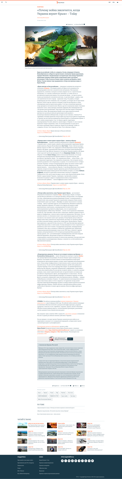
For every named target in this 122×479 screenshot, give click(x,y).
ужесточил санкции (71, 314)
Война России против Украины (36, 423)
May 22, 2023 (66, 136)
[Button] (69, 24)
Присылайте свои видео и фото (25, 460)
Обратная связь (43, 468)
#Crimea (39, 131)
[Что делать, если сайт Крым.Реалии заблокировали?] (81, 449)
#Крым (48, 131)
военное (63, 301)
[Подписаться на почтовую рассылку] (92, 461)
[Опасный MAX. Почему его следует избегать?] (52, 449)
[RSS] (85, 461)
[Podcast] (89, 461)
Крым (88, 439)
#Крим (44, 131)
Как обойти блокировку (23, 473)
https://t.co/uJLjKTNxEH (59, 185)
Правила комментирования (46, 463)
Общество (89, 423)
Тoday (59, 194)
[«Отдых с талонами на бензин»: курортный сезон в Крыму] (52, 433)
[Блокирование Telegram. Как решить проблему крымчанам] (22, 449)
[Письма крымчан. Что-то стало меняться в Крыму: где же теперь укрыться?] (22, 441)
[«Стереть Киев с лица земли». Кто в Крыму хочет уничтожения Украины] (52, 425)
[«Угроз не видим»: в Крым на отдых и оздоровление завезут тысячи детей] (52, 441)
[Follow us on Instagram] (72, 461)
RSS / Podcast (21, 471)
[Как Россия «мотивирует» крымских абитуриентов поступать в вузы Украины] (81, 425)
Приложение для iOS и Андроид (26, 463)
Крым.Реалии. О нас (44, 460)
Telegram (47, 332)
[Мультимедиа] (118, 2)
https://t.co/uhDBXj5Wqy (44, 246)
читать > (70, 338)
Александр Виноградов (43, 17)
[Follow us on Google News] (75, 461)
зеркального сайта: (53, 330)
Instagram (53, 332)
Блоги (29, 439)
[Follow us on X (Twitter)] (65, 461)
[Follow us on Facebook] (62, 461)
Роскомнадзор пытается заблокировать (48, 326)
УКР (109, 2)
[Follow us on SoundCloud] (82, 461)
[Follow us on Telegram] (79, 461)
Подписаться (21, 465)
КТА (113, 2)
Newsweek (78, 142)
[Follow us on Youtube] (69, 461)
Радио (19, 468)
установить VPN (41, 333)
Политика (40, 7)
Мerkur (81, 256)
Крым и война (61, 423)
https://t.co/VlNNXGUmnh (44, 132)
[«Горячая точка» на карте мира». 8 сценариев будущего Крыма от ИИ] (81, 441)
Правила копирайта (44, 465)
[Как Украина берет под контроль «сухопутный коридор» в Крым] (22, 425)
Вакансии (41, 471)
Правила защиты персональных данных (49, 473)
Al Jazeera (46, 88)
